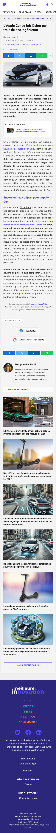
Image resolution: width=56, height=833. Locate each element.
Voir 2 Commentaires (28, 665)
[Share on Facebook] (8, 55)
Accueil (6, 18)
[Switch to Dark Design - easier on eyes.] (47, 4)
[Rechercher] (51, 4)
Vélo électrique (28, 763)
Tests (38, 12)
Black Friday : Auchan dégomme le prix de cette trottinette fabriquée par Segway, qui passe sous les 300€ (27, 476)
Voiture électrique (12, 320)
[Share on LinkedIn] (30, 55)
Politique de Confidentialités (28, 816)
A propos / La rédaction (28, 819)
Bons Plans (25, 12)
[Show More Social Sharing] (50, 55)
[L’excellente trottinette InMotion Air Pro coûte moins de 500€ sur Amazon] (28, 587)
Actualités (9, 12)
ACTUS (28, 700)
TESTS (28, 711)
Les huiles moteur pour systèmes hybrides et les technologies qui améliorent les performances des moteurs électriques (27, 521)
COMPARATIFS (28, 722)
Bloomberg (25, 207)
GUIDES (28, 706)
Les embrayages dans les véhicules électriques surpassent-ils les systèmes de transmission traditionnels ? (26, 651)
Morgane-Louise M (25, 364)
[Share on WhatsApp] (41, 55)
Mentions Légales (28, 813)
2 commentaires (12, 49)
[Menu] (4, 4)
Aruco (28, 784)
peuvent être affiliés (39, 304)
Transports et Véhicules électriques (30, 18)
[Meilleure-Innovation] (28, 4)
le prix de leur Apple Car (29, 293)
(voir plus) (43, 379)
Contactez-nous (28, 798)
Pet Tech (28, 770)
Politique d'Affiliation (28, 822)
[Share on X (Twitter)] (19, 55)
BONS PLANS (28, 716)
